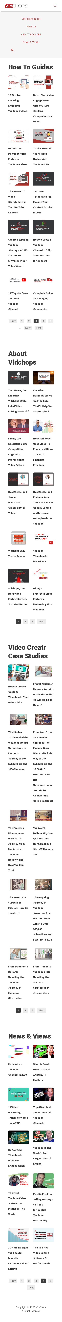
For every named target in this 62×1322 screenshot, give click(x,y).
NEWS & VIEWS (31, 42)
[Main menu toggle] (55, 5)
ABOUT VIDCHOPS (31, 34)
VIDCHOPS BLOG (31, 19)
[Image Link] (18, 82)
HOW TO (31, 26)
